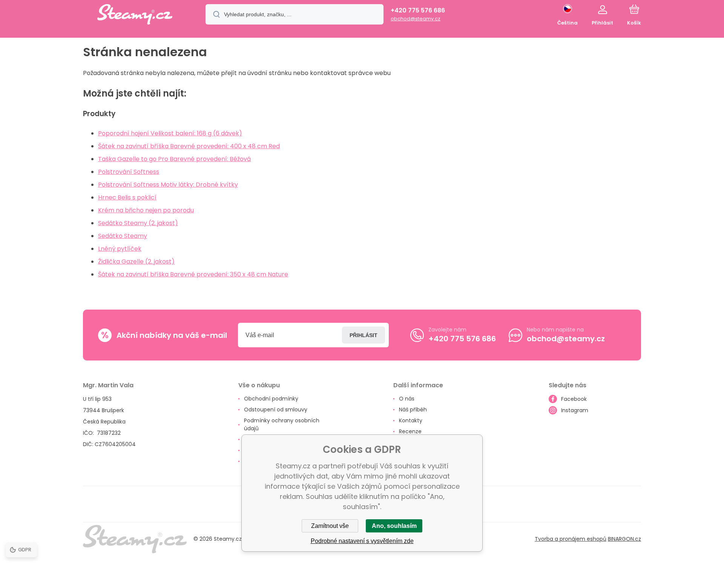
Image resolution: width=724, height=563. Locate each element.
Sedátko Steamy (122, 236)
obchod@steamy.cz (415, 18)
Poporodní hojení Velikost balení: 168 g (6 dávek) (170, 133)
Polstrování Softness (128, 171)
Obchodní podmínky (271, 398)
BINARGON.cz (624, 539)
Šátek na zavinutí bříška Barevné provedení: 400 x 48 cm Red (189, 146)
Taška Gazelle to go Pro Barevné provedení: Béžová (174, 159)
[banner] (135, 15)
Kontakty (410, 420)
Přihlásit (363, 335)
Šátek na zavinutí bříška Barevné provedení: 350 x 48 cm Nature (193, 274)
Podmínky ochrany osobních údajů (281, 424)
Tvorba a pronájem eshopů (570, 539)
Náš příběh (413, 409)
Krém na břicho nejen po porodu (146, 210)
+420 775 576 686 (418, 10)
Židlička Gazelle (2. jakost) (136, 261)
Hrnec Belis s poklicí (127, 197)
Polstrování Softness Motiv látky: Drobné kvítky (168, 184)
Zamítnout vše (330, 526)
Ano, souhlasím (394, 526)
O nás (406, 398)
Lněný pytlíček (119, 248)
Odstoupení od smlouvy (275, 409)
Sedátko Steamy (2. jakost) (138, 223)
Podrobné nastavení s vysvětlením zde (362, 541)
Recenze (410, 431)
